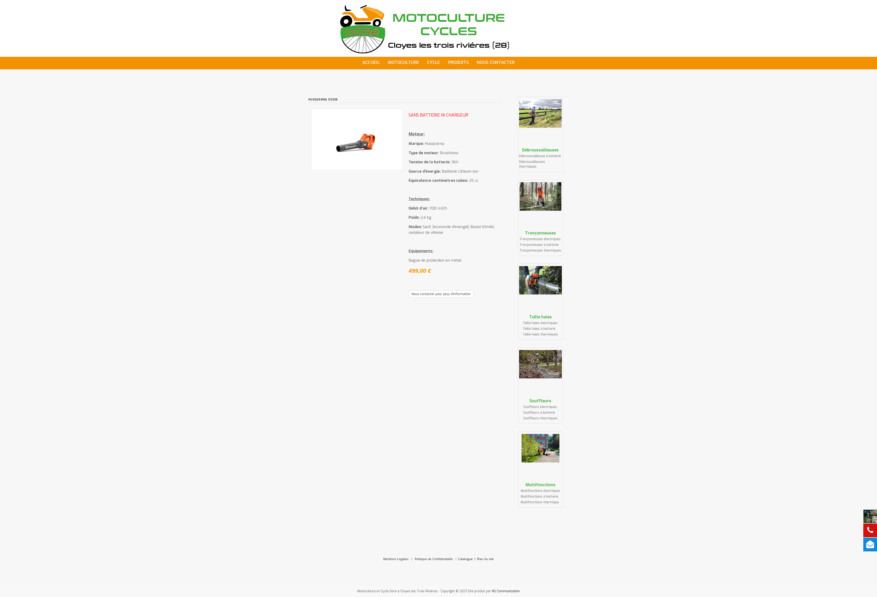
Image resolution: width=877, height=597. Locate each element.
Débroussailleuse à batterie (540, 156)
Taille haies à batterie (539, 329)
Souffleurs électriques (540, 407)
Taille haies (540, 317)
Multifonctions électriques (540, 491)
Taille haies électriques (540, 323)
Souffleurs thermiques (540, 418)
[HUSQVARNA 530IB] (357, 139)
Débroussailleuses (540, 150)
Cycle (433, 62)
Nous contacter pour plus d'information (441, 294)
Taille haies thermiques (540, 334)
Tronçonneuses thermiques (540, 250)
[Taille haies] (540, 280)
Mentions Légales (396, 559)
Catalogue (467, 559)
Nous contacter (496, 62)
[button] (866, 586)
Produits (458, 62)
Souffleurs (540, 401)
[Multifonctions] (540, 448)
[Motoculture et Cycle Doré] (438, 28)
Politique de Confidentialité (434, 559)
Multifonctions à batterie (539, 496)
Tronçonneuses (540, 233)
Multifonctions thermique (540, 502)
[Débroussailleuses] (540, 113)
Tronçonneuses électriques (540, 239)
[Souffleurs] (540, 364)
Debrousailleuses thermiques (532, 164)
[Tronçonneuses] (540, 196)
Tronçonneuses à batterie (539, 245)
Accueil (371, 62)
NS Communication (506, 591)
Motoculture (403, 62)
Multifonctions (540, 485)
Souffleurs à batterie (539, 412)
